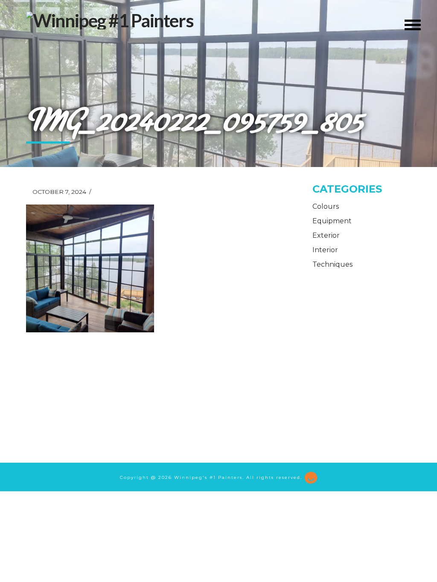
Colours (325, 206)
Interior (325, 250)
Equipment (332, 221)
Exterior (326, 235)
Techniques (332, 264)
